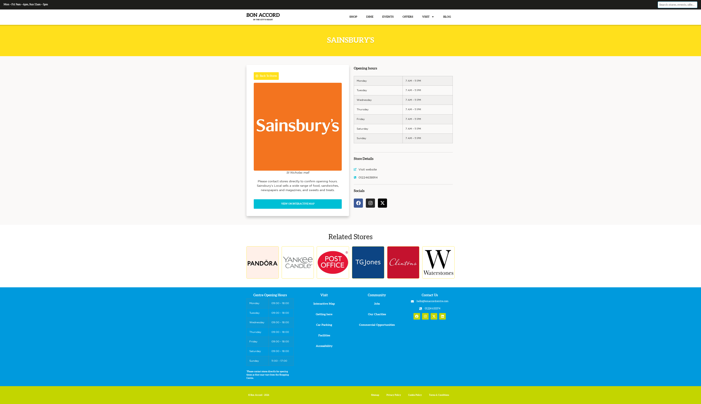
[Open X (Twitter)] (434, 316)
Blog (447, 16)
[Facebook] (358, 203)
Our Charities (377, 314)
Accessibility (324, 346)
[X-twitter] (382, 203)
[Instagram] (370, 203)
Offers (408, 16)
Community (377, 295)
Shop (353, 16)
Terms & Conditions (439, 395)
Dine (369, 16)
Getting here (324, 314)
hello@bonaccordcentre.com (432, 301)
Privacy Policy (393, 395)
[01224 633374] (420, 308)
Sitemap (375, 395)
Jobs (377, 303)
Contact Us (430, 295)
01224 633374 (432, 308)
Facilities (324, 335)
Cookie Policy (415, 395)
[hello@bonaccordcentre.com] (412, 301)
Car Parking (324, 324)
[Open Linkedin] (442, 316)
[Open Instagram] (425, 316)
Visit (426, 16)
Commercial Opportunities (377, 324)
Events (388, 16)
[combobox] (677, 5)
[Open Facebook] (416, 316)
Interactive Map (324, 303)
